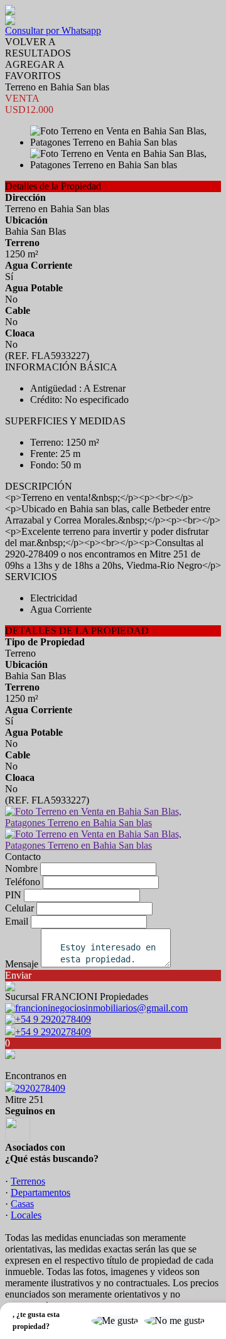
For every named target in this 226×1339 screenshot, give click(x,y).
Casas (22, 1203)
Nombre (21, 868)
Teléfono (22, 881)
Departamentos (40, 1192)
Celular (19, 908)
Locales (26, 1215)
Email (16, 921)
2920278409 (40, 1088)
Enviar (18, 975)
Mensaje (21, 964)
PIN (13, 895)
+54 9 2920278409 (53, 1031)
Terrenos (28, 1181)
